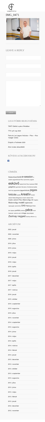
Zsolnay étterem (30, 216)
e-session (27, 176)
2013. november (13, 364)
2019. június (12, 248)
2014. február (12, 350)
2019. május (12, 253)
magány (36, 200)
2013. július (12, 383)
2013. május (12, 392)
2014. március (13, 345)
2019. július (12, 243)
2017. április (12, 285)
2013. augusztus (13, 378)
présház (23, 210)
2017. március (13, 290)
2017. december (13, 276)
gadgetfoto (11, 187)
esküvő (13, 183)
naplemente (28, 203)
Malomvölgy (13, 202)
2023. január (12, 229)
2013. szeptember (14, 373)
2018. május (12, 262)
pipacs (12, 210)
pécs (29, 209)
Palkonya (29, 206)
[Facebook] (8, 161)
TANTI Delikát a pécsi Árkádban (19, 126)
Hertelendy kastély (32, 187)
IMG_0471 (12, 15)
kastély (19, 195)
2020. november (13, 234)
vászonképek (30, 213)
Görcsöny (24, 187)
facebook (32, 184)
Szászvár (10, 213)
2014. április (12, 341)
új (35, 216)
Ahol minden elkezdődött (16, 147)
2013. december (13, 359)
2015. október (12, 299)
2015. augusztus (13, 308)
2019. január (12, 257)
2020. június (12, 239)
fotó (36, 184)
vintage (23, 213)
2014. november (13, 318)
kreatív (26, 194)
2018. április (12, 266)
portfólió (17, 210)
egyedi (32, 179)
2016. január (12, 294)
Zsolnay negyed (17, 216)
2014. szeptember (14, 322)
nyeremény (18, 206)
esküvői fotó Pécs (24, 184)
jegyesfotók (17, 190)
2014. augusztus (13, 327)
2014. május (12, 336)
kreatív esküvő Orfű (27, 198)
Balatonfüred (12, 177)
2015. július (12, 313)
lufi (32, 200)
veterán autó (17, 213)
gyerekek (18, 187)
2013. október (12, 369)
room (34, 210)
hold (9, 190)
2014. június (12, 331)
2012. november (13, 410)
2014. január (12, 355)
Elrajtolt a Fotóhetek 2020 (16, 142)
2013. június (12, 387)
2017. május (12, 280)
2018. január (12, 271)
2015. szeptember (14, 304)
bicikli (19, 177)
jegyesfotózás (25, 190)
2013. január (12, 401)
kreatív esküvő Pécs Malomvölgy (19, 200)
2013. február (12, 396)
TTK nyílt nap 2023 (14, 131)
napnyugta (11, 206)
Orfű (23, 205)
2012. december (13, 406)
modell (21, 202)
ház (12, 190)
